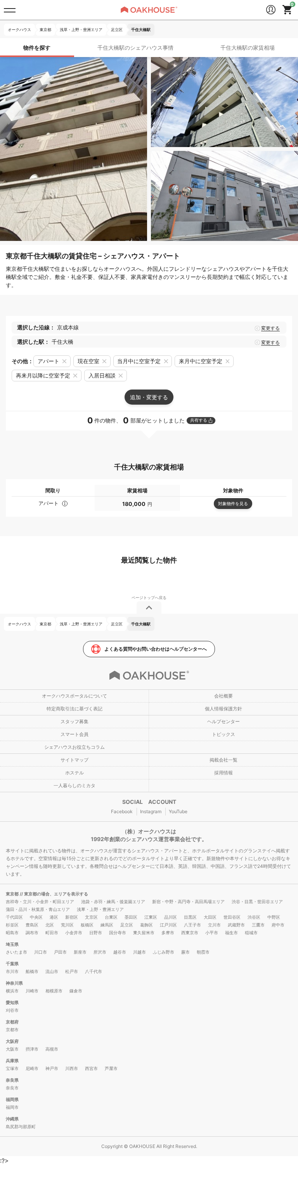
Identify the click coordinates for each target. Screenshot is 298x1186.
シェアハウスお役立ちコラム (74, 747)
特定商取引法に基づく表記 (74, 709)
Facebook (122, 811)
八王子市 (192, 925)
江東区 (150, 917)
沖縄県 (12, 1119)
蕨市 (185, 952)
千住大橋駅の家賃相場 (247, 47)
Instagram (150, 811)
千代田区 (14, 917)
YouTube (178, 811)
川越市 (139, 952)
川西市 (71, 1068)
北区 (49, 925)
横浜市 (12, 991)
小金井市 (73, 932)
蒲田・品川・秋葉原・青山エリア (38, 909)
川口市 (40, 952)
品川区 (170, 917)
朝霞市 (203, 952)
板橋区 (87, 925)
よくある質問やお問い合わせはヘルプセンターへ (155, 649)
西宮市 (91, 1068)
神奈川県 (14, 983)
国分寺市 (117, 932)
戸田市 (60, 952)
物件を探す (36, 47)
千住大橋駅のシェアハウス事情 (135, 47)
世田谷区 (232, 917)
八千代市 (93, 971)
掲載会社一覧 (223, 760)
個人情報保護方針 (223, 709)
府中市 (278, 925)
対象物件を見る (233, 503)
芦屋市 (111, 1068)
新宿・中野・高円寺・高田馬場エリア (188, 901)
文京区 (91, 917)
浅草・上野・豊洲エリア (100, 909)
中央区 (36, 917)
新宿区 (71, 917)
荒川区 (67, 925)
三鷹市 (258, 925)
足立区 (126, 925)
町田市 (51, 932)
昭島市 (12, 932)
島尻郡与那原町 (21, 1126)
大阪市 (12, 1049)
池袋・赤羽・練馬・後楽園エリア (113, 901)
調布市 (32, 932)
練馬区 (106, 925)
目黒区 (190, 917)
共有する (198, 420)
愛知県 (12, 1002)
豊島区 (32, 925)
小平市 (211, 932)
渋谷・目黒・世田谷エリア (257, 901)
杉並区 (12, 925)
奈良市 (12, 1088)
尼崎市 (32, 1068)
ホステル (74, 773)
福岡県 (12, 1099)
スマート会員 (74, 734)
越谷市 (119, 952)
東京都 (13, 894)
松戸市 (71, 971)
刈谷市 (12, 1010)
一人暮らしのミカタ (74, 785)
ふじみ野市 (163, 952)
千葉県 (12, 963)
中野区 (273, 917)
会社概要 (223, 696)
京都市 (12, 1029)
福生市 (231, 932)
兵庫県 (12, 1060)
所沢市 (100, 952)
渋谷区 (254, 917)
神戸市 (51, 1068)
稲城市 (251, 932)
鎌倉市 (75, 991)
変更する (270, 328)
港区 (54, 917)
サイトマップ (74, 760)
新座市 (80, 952)
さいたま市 (16, 952)
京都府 (12, 1022)
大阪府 (12, 1041)
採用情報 (223, 773)
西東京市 (189, 932)
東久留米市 (143, 932)
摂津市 (32, 1049)
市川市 (12, 971)
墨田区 (131, 917)
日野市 (95, 932)
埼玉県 (12, 944)
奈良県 (12, 1080)
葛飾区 (146, 925)
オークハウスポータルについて (74, 696)
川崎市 (32, 991)
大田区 (210, 917)
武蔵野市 (236, 925)
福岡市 (12, 1107)
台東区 (111, 917)
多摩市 (167, 932)
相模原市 (53, 991)
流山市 (51, 971)
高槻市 (51, 1049)
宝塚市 (12, 1068)
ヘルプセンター (223, 721)
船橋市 (32, 971)
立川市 (214, 925)
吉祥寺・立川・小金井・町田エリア (40, 901)
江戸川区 (168, 925)
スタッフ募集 (74, 721)
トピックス (223, 734)
